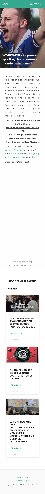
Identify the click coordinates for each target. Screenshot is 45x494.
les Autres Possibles (15, 157)
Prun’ (30, 153)
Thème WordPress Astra (31, 485)
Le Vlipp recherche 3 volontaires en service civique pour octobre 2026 (22, 322)
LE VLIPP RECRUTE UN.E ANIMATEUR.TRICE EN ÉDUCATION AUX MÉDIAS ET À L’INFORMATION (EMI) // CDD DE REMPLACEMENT (22, 432)
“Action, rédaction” (14, 150)
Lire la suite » (16, 333)
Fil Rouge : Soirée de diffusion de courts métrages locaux (21, 374)
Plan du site (22, 477)
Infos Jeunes (15, 153)
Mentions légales (22, 481)
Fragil (37, 153)
